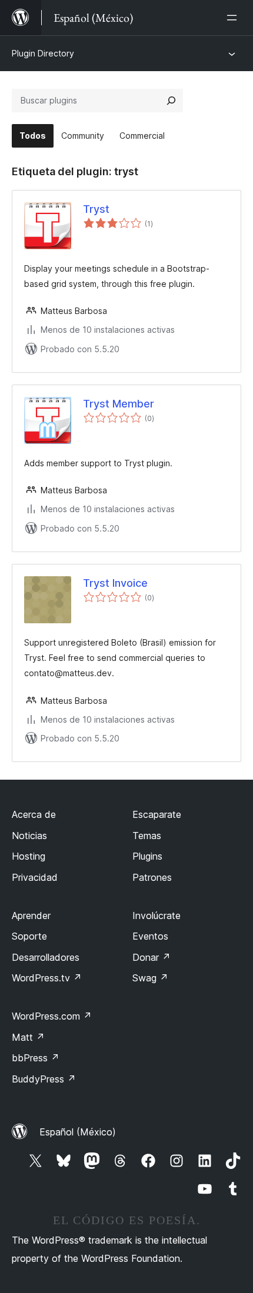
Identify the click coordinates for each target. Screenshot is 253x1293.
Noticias (29, 835)
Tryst (96, 209)
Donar (151, 957)
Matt (28, 1037)
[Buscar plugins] (171, 100)
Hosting (28, 856)
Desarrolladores (45, 957)
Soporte (29, 936)
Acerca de (34, 814)
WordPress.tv (47, 978)
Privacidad (35, 877)
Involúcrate (156, 915)
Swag (150, 978)
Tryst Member (118, 403)
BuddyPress (44, 1079)
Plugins (147, 856)
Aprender (31, 915)
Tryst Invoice (115, 583)
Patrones (152, 877)
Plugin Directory (43, 53)
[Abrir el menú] (234, 17)
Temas (146, 835)
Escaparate (156, 814)
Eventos (150, 936)
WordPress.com (52, 1016)
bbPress (35, 1058)
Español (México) (77, 1132)
